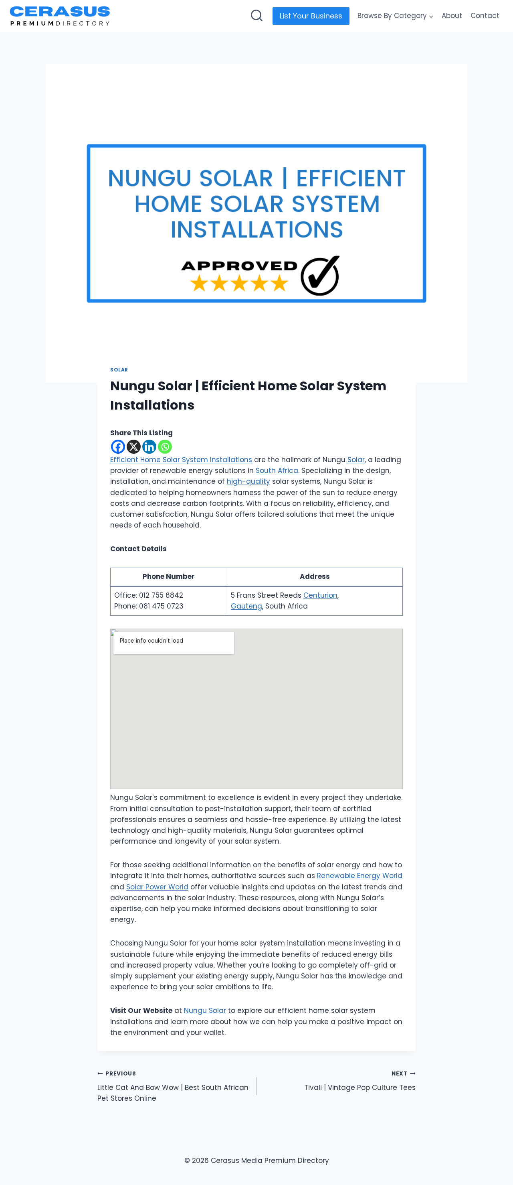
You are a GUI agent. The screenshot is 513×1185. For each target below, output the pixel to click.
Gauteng (246, 606)
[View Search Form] (256, 16)
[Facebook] (118, 447)
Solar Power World (157, 887)
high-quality (248, 481)
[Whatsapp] (165, 447)
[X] (134, 447)
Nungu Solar (205, 1010)
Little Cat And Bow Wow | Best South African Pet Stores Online (172, 1086)
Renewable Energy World (359, 876)
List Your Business (311, 16)
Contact (485, 15)
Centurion (320, 595)
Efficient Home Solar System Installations (181, 460)
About (452, 15)
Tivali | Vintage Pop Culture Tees (360, 1081)
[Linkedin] (149, 447)
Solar (119, 370)
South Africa (277, 470)
